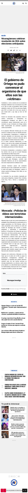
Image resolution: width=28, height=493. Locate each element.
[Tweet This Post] (11, 50)
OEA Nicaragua (22, 288)
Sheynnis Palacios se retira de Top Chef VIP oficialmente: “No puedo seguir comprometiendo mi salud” (13, 307)
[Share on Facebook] (8, 50)
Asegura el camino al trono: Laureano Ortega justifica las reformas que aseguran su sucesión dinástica (13, 325)
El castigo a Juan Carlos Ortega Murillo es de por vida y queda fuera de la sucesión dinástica (13, 318)
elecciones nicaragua (14, 288)
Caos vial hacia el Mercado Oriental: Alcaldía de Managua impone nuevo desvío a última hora (12, 331)
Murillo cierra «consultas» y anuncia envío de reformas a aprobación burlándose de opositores (13, 313)
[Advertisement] (14, 19)
